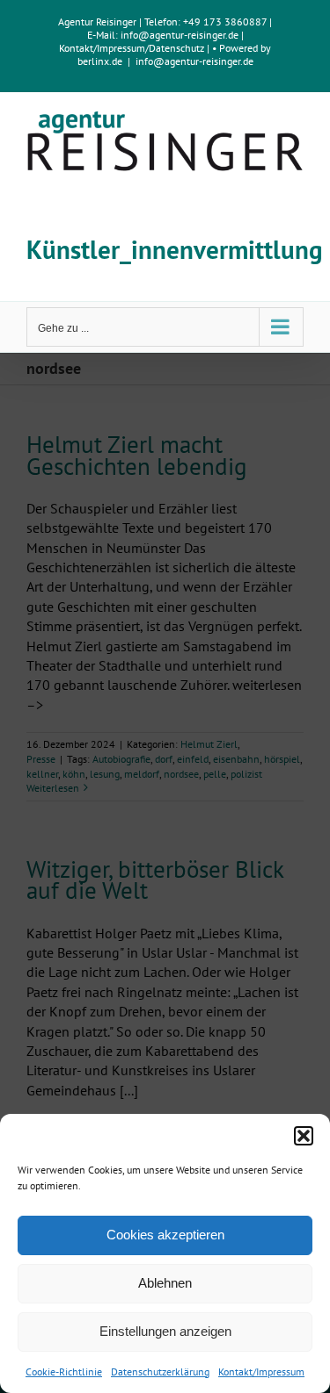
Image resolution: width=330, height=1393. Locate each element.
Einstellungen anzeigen (165, 1331)
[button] (303, 1136)
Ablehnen (165, 1282)
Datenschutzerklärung (160, 1371)
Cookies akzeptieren (165, 1234)
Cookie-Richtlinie (64, 1371)
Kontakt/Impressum (261, 1371)
